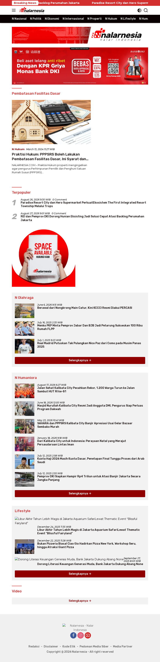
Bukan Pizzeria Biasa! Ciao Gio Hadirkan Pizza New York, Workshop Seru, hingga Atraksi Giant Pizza (86, 545)
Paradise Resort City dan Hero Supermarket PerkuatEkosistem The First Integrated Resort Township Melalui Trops (83, 204)
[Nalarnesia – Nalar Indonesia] (31, 10)
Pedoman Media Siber (94, 646)
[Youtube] (88, 635)
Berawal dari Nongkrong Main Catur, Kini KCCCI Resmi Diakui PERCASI (84, 308)
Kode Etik (68, 646)
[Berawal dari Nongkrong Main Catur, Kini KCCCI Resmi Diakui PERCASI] (24, 310)
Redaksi (33, 646)
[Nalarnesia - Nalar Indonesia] (80, 627)
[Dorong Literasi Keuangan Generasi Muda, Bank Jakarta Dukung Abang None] (69, 559)
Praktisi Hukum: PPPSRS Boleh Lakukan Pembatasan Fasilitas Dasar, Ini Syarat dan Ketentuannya (49, 159)
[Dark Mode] (139, 10)
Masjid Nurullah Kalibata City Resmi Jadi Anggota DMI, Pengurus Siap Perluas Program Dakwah (90, 407)
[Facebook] (73, 635)
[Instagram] (80, 635)
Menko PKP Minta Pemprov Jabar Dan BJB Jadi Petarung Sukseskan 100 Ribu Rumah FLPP (90, 327)
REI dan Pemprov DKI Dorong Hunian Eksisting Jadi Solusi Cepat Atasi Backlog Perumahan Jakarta (82, 218)
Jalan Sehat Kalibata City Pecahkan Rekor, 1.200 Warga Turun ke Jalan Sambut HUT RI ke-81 (86, 389)
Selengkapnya (79, 360)
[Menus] (14, 10)
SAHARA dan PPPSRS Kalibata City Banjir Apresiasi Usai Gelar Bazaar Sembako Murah (84, 425)
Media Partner (122, 646)
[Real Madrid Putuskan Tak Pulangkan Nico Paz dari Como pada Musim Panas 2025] (24, 346)
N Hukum (18, 149)
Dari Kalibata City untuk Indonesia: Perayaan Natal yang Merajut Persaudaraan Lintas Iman (81, 442)
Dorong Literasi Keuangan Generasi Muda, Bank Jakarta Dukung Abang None (90, 564)
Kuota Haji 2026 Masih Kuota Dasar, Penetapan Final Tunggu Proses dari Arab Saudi (90, 460)
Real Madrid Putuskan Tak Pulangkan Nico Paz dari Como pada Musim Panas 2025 (89, 345)
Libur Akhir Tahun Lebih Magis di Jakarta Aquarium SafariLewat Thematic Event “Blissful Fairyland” (88, 531)
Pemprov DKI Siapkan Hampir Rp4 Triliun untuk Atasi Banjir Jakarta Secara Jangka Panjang (88, 478)
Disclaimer (51, 646)
